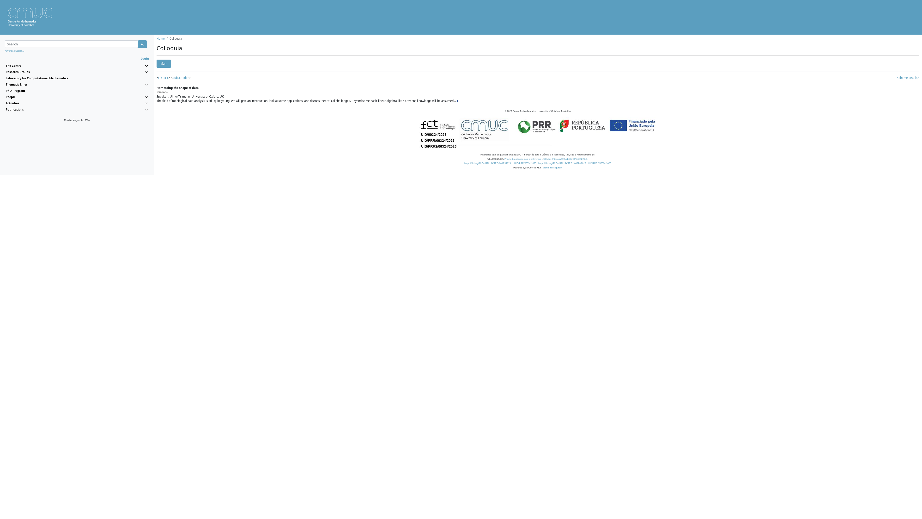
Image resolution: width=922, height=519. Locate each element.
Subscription (181, 78)
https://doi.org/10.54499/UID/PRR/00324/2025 (487, 163)
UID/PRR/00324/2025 (525, 163)
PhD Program (15, 91)
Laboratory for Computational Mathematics (37, 78)
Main (163, 64)
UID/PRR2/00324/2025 (599, 163)
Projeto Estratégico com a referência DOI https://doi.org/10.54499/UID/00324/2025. (546, 159)
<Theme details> (908, 78)
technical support (552, 168)
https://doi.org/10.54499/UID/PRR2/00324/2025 (562, 163)
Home (161, 39)
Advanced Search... (14, 51)
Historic (163, 78)
